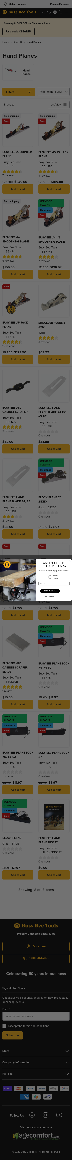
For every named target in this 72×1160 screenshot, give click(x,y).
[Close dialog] (70, 561)
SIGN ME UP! (49, 591)
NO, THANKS (49, 596)
